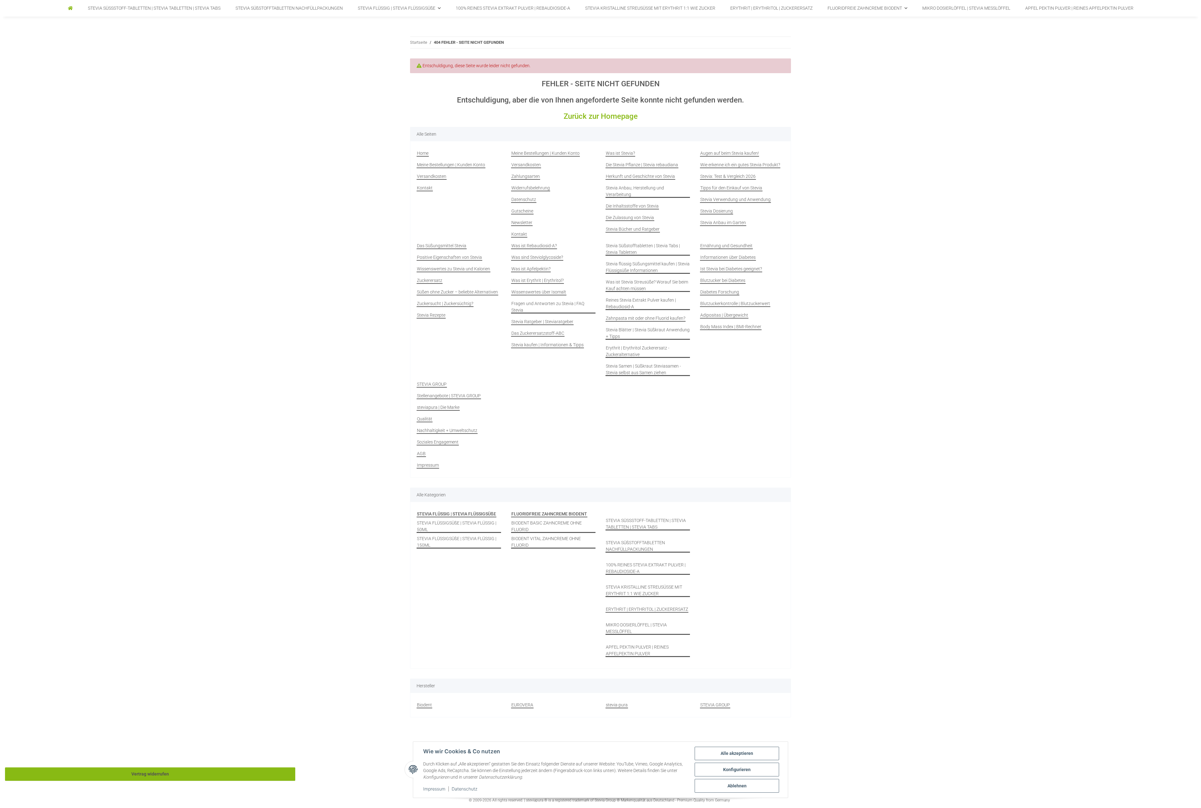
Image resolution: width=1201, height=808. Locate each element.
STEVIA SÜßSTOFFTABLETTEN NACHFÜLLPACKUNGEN (635, 546)
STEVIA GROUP (432, 384)
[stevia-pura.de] (70, 8)
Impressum (434, 788)
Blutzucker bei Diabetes (722, 280)
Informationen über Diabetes (728, 257)
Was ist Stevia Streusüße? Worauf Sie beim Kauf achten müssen (647, 285)
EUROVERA (522, 704)
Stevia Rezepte (431, 315)
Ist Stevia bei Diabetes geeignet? (731, 268)
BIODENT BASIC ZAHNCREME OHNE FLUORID (546, 526)
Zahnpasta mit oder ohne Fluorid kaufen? (645, 318)
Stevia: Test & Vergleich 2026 (728, 176)
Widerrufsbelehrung (530, 187)
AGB (421, 453)
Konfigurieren (737, 769)
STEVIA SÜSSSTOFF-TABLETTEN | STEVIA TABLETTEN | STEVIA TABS (646, 523)
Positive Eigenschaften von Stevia (449, 257)
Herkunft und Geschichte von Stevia (640, 176)
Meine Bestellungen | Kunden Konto (451, 164)
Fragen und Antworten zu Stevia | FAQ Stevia (547, 307)
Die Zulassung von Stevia (630, 217)
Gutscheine (522, 210)
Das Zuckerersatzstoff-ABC (537, 333)
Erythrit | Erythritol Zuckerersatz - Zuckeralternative (637, 351)
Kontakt (425, 187)
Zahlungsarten (525, 176)
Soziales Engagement (438, 441)
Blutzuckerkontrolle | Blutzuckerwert (735, 303)
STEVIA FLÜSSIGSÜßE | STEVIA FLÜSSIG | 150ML (456, 542)
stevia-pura (617, 704)
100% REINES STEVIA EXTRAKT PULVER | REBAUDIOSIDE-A (646, 568)
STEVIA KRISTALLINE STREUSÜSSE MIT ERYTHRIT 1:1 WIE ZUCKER (644, 590)
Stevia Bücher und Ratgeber (633, 229)
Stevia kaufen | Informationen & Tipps (547, 344)
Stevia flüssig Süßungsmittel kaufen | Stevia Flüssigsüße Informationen (648, 267)
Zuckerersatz (429, 280)
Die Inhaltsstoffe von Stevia (632, 205)
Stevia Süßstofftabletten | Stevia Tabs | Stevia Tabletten (643, 249)
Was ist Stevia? (620, 153)
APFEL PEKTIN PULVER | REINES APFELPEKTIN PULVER (637, 650)
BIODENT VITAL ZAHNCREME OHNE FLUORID (546, 542)
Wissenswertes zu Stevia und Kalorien (453, 268)
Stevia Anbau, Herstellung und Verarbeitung (635, 191)
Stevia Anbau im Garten (723, 222)
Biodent (424, 704)
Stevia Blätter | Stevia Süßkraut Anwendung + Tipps (648, 333)
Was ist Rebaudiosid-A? (534, 245)
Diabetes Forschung (719, 291)
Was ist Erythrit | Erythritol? (537, 280)
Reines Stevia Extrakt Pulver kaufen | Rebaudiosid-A (641, 303)
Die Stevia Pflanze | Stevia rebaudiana (642, 164)
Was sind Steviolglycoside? (537, 257)
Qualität (424, 418)
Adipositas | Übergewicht (724, 315)
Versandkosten (431, 176)
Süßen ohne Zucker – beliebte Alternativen (457, 291)
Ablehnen (737, 785)
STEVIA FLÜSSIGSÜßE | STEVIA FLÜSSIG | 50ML (456, 526)
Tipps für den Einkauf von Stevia (731, 187)
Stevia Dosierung (716, 210)
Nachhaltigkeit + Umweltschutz (447, 430)
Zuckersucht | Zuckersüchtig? (445, 303)
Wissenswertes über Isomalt (538, 291)
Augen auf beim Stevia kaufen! (729, 153)
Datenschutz (464, 788)
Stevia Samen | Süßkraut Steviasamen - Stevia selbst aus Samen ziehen (643, 369)
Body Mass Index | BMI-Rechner (730, 326)
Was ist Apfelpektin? (530, 268)
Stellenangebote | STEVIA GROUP (449, 395)
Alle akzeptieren (737, 753)
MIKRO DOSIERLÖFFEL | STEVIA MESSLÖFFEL (636, 628)
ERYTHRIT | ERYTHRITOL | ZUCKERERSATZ (647, 609)
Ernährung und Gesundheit (726, 245)
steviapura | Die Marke (438, 407)
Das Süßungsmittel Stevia (441, 245)
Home (422, 153)
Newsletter (521, 222)
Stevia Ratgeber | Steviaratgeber (542, 321)
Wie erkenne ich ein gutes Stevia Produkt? (740, 164)
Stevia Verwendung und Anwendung (735, 199)
